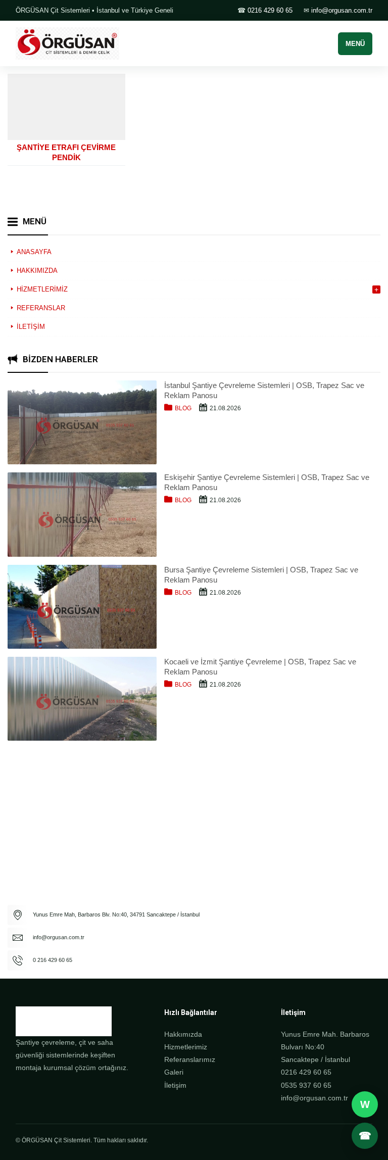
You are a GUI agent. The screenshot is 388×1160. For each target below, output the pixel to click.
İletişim (175, 1085)
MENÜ (355, 43)
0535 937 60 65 (306, 1085)
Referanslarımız (189, 1059)
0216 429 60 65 (270, 10)
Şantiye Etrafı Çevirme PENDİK (66, 152)
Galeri (173, 1072)
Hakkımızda (183, 1034)
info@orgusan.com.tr (341, 10)
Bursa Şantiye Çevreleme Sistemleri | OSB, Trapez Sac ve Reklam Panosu (261, 574)
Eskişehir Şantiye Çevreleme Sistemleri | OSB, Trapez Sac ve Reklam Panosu (266, 482)
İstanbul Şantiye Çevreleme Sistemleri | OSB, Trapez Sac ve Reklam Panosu (264, 390)
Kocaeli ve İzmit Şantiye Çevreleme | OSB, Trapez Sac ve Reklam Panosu (260, 666)
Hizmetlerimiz (185, 1047)
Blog (183, 408)
